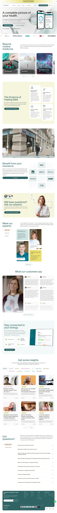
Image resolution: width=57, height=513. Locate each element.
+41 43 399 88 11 (6, 507)
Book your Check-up (9, 349)
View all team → (28, 264)
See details (15, 177)
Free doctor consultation (43, 5)
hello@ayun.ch (6, 508)
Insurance (35, 5)
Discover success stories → (28, 314)
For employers (28, 5)
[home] (6, 5)
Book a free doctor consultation (11, 108)
